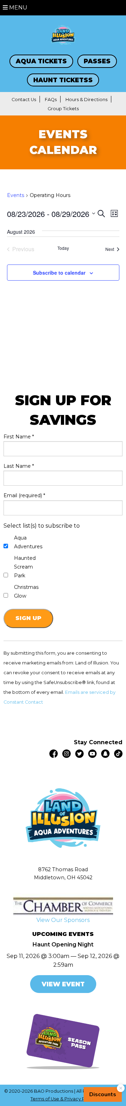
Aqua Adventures (28, 542)
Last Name (19, 466)
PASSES (97, 61)
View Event (63, 984)
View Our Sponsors (63, 920)
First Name (19, 437)
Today (63, 248)
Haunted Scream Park (25, 567)
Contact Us (24, 99)
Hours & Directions (86, 99)
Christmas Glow (26, 591)
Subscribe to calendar (59, 272)
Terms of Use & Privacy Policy (63, 1098)
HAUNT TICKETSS (63, 80)
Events (15, 195)
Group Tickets (63, 108)
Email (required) (24, 495)
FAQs (51, 99)
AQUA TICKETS (41, 61)
